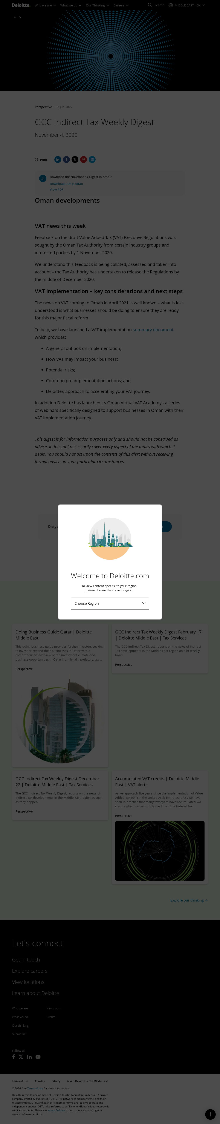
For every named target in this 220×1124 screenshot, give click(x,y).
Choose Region (87, 603)
